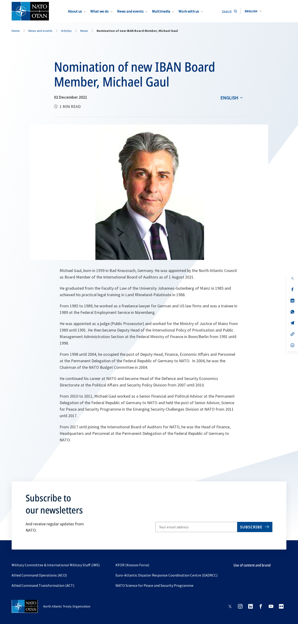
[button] (253, 11)
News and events (130, 11)
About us (75, 11)
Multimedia (161, 11)
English (229, 98)
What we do (99, 11)
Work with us (189, 11)
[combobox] (253, 11)
